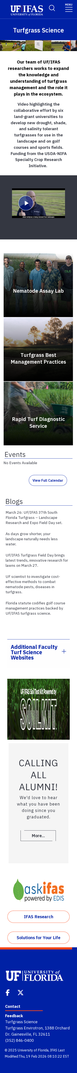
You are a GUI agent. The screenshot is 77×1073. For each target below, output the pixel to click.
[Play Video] (38, 203)
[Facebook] (8, 992)
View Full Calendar (48, 480)
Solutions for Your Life (38, 937)
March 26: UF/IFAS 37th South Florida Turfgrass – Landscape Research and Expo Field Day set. (34, 517)
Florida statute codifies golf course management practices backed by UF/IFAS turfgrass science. (35, 608)
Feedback (14, 1015)
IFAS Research (38, 917)
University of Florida (33, 1050)
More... (38, 835)
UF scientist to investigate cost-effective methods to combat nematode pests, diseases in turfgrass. (33, 584)
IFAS (53, 1050)
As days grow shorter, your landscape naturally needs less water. (32, 538)
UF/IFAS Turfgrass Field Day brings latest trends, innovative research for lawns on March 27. (37, 560)
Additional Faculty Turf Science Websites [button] (34, 652)
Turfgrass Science (21, 1021)
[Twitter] (21, 992)
